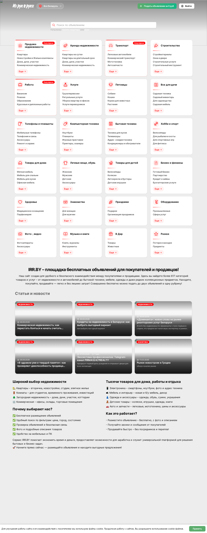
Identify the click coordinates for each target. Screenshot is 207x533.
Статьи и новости (32, 293)
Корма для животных (119, 101)
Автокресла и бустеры (120, 179)
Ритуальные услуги (72, 97)
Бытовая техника (125, 123)
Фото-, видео (33, 234)
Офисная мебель (26, 182)
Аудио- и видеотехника (120, 140)
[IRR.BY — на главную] (23, 6)
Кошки (111, 97)
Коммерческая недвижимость (33, 65)
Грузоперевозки (70, 93)
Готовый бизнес (161, 172)
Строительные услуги (164, 62)
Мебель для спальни (27, 175)
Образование (24, 101)
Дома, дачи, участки (27, 62)
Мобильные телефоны (28, 133)
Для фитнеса (159, 143)
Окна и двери (160, 58)
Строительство (170, 45)
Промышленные (161, 211)
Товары (112, 243)
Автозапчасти (115, 65)
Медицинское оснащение (30, 211)
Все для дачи (169, 84)
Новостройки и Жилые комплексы (35, 58)
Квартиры (22, 54)
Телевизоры (114, 136)
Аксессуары (23, 140)
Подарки (112, 211)
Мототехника (115, 62)
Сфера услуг (159, 214)
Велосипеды (159, 133)
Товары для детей (126, 162)
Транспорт (122, 45)
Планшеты (67, 136)
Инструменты (69, 246)
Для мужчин (68, 214)
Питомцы (121, 84)
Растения (112, 104)
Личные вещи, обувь (82, 162)
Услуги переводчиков (73, 104)
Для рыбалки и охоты (164, 136)
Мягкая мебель (25, 172)
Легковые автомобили (119, 54)
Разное (165, 234)
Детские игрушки (117, 182)
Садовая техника (162, 93)
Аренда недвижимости (84, 45)
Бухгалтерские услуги (164, 182)
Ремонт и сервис (26, 143)
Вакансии (22, 93)
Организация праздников (121, 214)
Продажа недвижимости (34, 45)
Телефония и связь (27, 136)
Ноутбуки (67, 133)
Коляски (112, 175)
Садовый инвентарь (163, 97)
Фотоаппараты (25, 243)
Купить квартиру (71, 29)
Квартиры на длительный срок (78, 58)
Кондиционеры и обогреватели (124, 143)
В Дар (119, 234)
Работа (29, 84)
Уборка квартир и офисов (75, 101)
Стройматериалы (162, 54)
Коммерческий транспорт (121, 58)
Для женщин (68, 211)
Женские (67, 172)
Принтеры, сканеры (72, 143)
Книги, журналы (70, 243)
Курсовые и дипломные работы (33, 104)
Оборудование (170, 202)
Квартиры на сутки (72, 54)
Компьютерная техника (84, 123)
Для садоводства (162, 101)
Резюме (21, 97)
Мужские (67, 175)
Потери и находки (162, 243)
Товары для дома (35, 162)
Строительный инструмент (167, 65)
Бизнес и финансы (172, 162)
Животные (113, 246)
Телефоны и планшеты (39, 123)
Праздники (122, 202)
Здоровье (31, 202)
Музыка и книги (79, 234)
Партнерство (160, 175)
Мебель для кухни (26, 179)
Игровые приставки (72, 140)
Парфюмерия (24, 214)
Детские (66, 179)
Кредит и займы (161, 179)
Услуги (74, 84)
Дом (87, 29)
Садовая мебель (161, 104)
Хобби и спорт (170, 123)
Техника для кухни (117, 133)
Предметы (158, 246)
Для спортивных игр (163, 140)
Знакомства (77, 202)
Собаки (111, 93)
